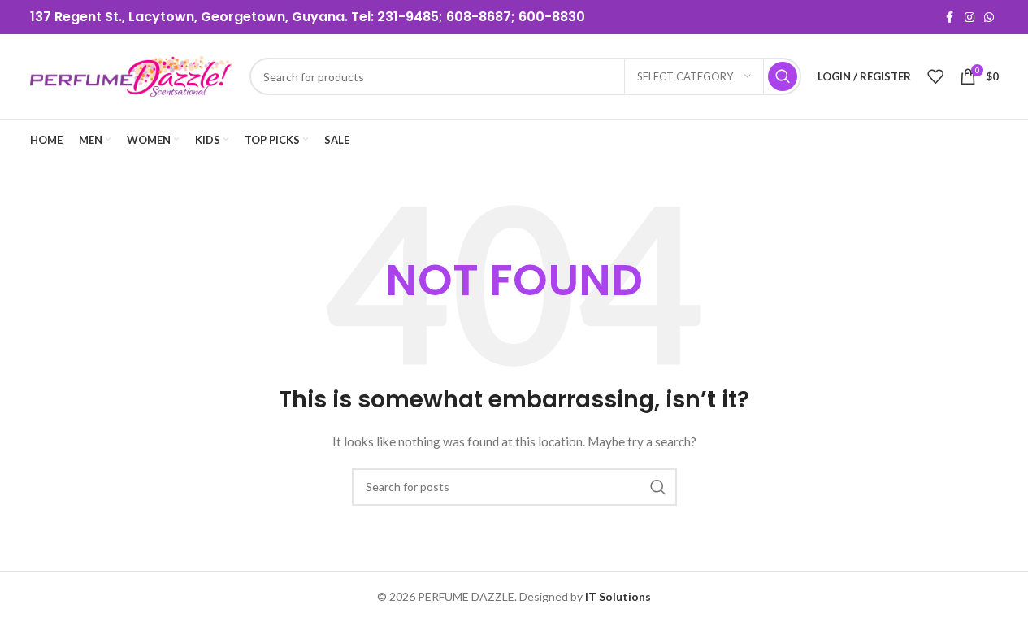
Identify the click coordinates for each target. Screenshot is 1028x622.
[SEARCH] (782, 76)
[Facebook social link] (950, 17)
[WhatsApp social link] (989, 17)
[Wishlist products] (935, 76)
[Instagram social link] (969, 17)
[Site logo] (131, 75)
